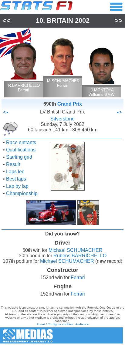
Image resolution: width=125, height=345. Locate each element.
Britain (60, 20)
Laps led (15, 171)
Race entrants (21, 142)
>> (119, 20)
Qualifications (20, 149)
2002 (82, 20)
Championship (22, 193)
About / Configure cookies (54, 324)
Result (13, 164)
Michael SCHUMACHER (76, 250)
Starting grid (19, 157)
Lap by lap (17, 186)
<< (6, 20)
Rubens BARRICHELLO (79, 255)
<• (5, 112)
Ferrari (78, 277)
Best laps (16, 178)
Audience (82, 324)
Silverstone (62, 118)
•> (119, 112)
